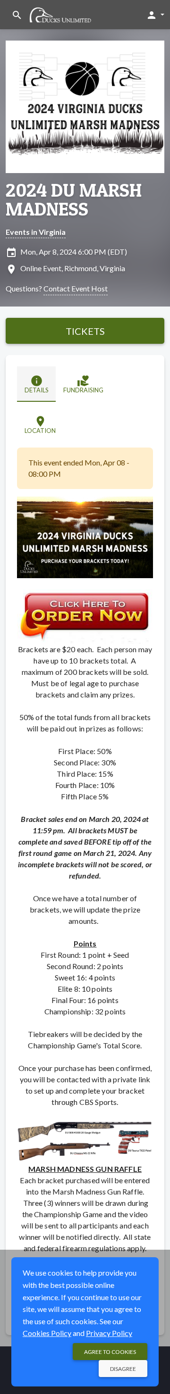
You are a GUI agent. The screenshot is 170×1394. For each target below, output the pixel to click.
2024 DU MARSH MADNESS (74, 199)
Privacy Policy (109, 1332)
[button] (155, 15)
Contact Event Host (75, 288)
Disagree (123, 1368)
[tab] (36, 384)
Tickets (85, 331)
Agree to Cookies (110, 1351)
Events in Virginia (36, 231)
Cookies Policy (47, 1332)
